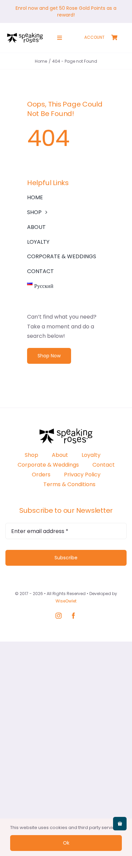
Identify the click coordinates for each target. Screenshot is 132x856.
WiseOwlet (66, 601)
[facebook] (73, 615)
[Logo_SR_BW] (25, 35)
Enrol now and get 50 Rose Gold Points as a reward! (66, 11)
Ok (66, 842)
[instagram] (58, 615)
